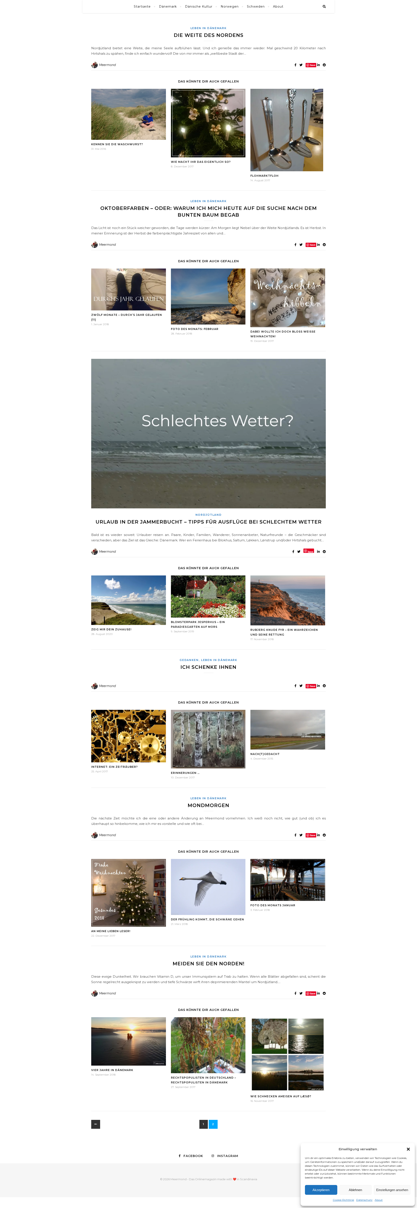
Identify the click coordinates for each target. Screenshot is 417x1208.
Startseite (142, 6)
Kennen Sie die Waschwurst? (117, 144)
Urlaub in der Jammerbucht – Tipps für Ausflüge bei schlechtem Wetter (209, 522)
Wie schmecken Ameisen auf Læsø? (280, 1096)
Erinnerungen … (185, 773)
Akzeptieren (321, 1190)
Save (310, 551)
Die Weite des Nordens (208, 35)
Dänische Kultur (198, 6)
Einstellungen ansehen (392, 1190)
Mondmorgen (208, 805)
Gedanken (189, 660)
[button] (408, 1149)
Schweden (256, 6)
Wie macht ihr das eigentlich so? (201, 161)
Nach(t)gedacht (265, 754)
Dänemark (168, 6)
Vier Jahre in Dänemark (112, 1070)
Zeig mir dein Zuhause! (111, 629)
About (379, 1199)
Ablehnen (355, 1190)
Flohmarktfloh (264, 175)
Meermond (107, 65)
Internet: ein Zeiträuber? (114, 766)
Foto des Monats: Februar (194, 329)
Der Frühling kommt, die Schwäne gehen (207, 919)
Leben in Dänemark (208, 28)
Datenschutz (364, 1199)
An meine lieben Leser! (110, 931)
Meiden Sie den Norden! (209, 964)
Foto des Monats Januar (272, 905)
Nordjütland (208, 514)
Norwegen (230, 6)
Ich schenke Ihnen (208, 667)
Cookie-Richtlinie (343, 1199)
